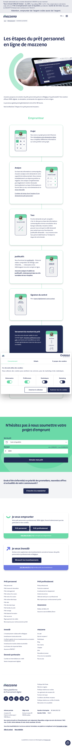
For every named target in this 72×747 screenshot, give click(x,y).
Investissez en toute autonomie (12, 636)
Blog (38, 642)
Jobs (38, 650)
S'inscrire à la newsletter (36, 491)
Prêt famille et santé (9, 608)
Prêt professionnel (40, 528)
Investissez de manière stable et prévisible (15, 643)
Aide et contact (8, 729)
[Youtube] (27, 699)
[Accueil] (10, 16)
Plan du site (40, 659)
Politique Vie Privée (42, 684)
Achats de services (42, 594)
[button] (67, 742)
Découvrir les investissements (26, 560)
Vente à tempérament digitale (12, 661)
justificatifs (30, 260)
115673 (49, 713)
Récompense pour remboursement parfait (16, 622)
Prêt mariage (7, 610)
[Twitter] (16, 699)
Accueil (39, 633)
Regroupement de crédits (11, 619)
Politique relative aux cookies (45, 689)
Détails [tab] (36, 361)
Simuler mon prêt (36, 460)
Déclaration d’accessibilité (44, 703)
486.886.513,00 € (26, 536)
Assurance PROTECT (9, 649)
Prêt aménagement (9, 591)
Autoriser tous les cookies (58, 390)
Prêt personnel (11, 20)
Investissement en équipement (46, 591)
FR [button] (61, 16)
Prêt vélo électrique (9, 605)
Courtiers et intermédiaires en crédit (14, 658)
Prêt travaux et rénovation (11, 588)
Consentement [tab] (12, 361)
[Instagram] (22, 699)
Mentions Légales (42, 687)
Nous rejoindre (19, 729)
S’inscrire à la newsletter (44, 656)
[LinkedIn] (11, 699)
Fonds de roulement (43, 588)
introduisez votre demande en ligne (45, 137)
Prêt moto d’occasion (10, 596)
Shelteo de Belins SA (43, 609)
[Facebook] (6, 699)
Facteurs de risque (42, 695)
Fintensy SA (47, 740)
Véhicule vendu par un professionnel (47, 596)
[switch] (27, 381)
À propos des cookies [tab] (59, 361)
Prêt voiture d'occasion (10, 594)
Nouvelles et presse (42, 653)
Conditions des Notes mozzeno (46, 697)
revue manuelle (20, 190)
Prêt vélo (6, 602)
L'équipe (39, 647)
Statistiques (40, 639)
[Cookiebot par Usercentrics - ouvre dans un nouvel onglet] (61, 355)
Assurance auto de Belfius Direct (46, 611)
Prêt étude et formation (10, 613)
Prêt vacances (8, 616)
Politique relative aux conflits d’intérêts (48, 700)
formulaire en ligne (61, 726)
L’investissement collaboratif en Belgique (15, 633)
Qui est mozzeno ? (42, 636)
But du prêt (7, 438)
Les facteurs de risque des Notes (13, 646)
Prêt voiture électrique (10, 599)
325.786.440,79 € (25, 567)
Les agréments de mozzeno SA (45, 692)
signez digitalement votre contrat (44, 298)
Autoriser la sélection (36, 390)
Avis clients (40, 645)
